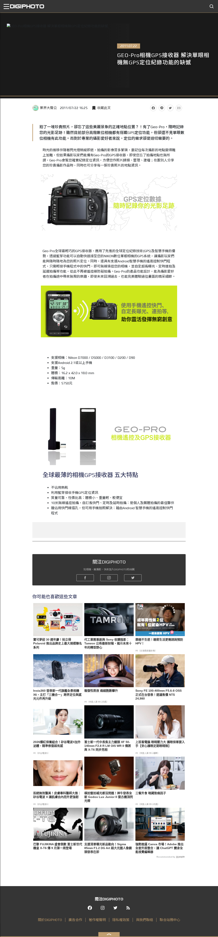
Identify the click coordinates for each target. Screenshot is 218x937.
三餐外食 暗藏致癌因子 (150, 793)
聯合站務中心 (170, 920)
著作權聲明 (97, 920)
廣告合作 (75, 920)
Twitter (170, 108)
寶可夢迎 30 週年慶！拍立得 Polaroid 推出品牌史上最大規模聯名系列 (57, 643)
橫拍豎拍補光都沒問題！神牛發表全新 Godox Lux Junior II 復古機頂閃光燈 (108, 796)
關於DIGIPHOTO (50, 920)
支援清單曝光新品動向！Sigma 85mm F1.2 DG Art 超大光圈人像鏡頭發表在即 (108, 848)
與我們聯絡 (144, 920)
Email (179, 108)
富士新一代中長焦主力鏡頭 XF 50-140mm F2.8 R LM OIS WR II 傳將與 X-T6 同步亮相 (107, 745)
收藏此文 (104, 108)
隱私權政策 (120, 920)
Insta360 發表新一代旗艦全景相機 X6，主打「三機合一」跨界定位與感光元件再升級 (57, 694)
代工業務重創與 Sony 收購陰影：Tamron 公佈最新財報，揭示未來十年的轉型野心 (108, 643)
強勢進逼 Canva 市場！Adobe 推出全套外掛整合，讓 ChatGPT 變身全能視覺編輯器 (159, 848)
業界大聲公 (48, 108)
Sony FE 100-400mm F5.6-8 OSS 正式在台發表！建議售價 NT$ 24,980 (158, 694)
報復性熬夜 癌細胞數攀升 (101, 690)
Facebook (153, 108)
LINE (162, 108)
